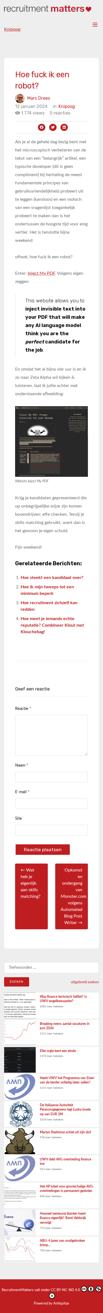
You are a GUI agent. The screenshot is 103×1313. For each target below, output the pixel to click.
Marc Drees (38, 98)
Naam (21, 765)
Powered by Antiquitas (51, 1303)
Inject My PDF (41, 273)
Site (18, 818)
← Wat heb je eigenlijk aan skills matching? (30, 883)
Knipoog (12, 29)
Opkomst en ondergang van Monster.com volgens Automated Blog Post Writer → (73, 896)
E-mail (22, 792)
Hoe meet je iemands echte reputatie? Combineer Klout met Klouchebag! (52, 625)
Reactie (23, 709)
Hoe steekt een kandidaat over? (52, 577)
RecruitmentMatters (18, 1290)
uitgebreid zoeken (85, 982)
